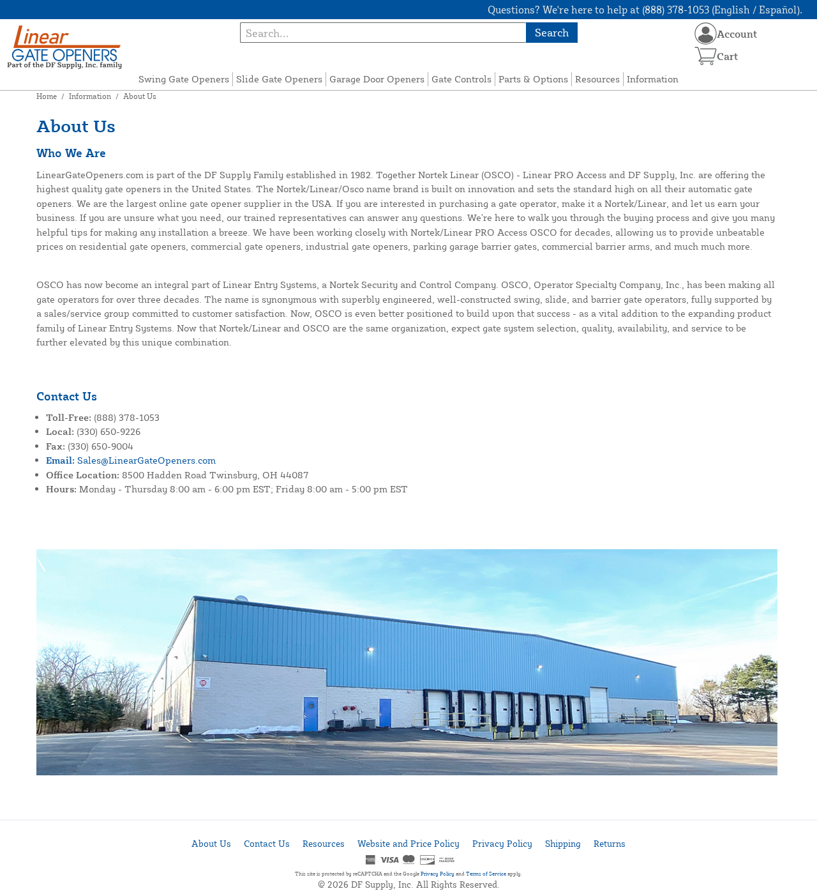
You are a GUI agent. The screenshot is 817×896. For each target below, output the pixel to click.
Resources (597, 79)
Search (552, 32)
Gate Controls (461, 79)
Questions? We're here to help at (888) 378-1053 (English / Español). (645, 9)
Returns (610, 843)
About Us (211, 843)
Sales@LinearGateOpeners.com (131, 460)
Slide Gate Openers (279, 79)
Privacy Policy (502, 843)
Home (46, 96)
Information (652, 79)
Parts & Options (533, 79)
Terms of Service (486, 873)
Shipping (563, 843)
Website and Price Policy (408, 843)
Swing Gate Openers (184, 79)
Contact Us (267, 843)
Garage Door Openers (376, 79)
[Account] (705, 33)
